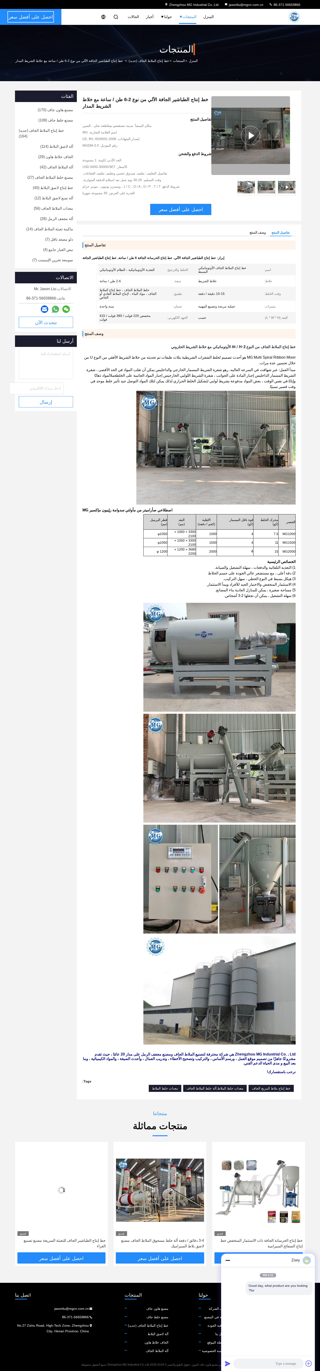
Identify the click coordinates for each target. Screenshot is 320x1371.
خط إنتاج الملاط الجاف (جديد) (149, 61)
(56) (53, 208)
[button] (296, 1198)
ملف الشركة (217, 1308)
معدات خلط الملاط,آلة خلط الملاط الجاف (214, 1088)
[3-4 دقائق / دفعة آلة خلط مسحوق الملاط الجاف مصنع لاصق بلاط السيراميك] (258, 1190)
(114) (56, 146)
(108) (55, 120)
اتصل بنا (220, 1334)
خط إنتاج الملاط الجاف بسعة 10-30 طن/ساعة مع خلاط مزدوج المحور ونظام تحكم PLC (63, 1243)
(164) (41, 133)
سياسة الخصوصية (214, 1351)
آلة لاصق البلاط (158, 1334)
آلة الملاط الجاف (157, 1351)
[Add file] (308, 1363)
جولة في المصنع (215, 1317)
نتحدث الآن (46, 322)
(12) (53, 198)
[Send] (227, 1363)
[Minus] (228, 1260)
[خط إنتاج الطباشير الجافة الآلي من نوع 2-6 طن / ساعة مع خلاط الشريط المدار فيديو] (250, 135)
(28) (56, 219)
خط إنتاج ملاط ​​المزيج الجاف (271, 1088)
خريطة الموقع (216, 1342)
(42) (56, 167)
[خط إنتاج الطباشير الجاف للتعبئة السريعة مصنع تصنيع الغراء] (160, 1190)
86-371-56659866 (286, 5)
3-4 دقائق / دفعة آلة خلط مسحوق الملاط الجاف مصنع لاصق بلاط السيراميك (261, 1243)
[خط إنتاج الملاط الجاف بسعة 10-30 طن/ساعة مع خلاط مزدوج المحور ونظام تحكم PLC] (61, 1190)
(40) (53, 188)
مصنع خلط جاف (157, 1317)
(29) (55, 157)
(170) (55, 110)
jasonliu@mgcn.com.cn (246, 5)
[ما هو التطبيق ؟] (55, 309)
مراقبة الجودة (217, 1325)
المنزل (208, 17)
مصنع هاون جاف (157, 1308)
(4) (58, 250)
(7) (59, 239)
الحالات (133, 17)
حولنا (168, 17)
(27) (50, 177)
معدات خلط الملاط (165, 1088)
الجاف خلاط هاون (156, 1342)
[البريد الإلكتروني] (44, 309)
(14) (49, 229)
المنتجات (189, 17)
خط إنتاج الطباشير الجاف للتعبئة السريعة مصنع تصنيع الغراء (163, 1243)
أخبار (149, 17)
